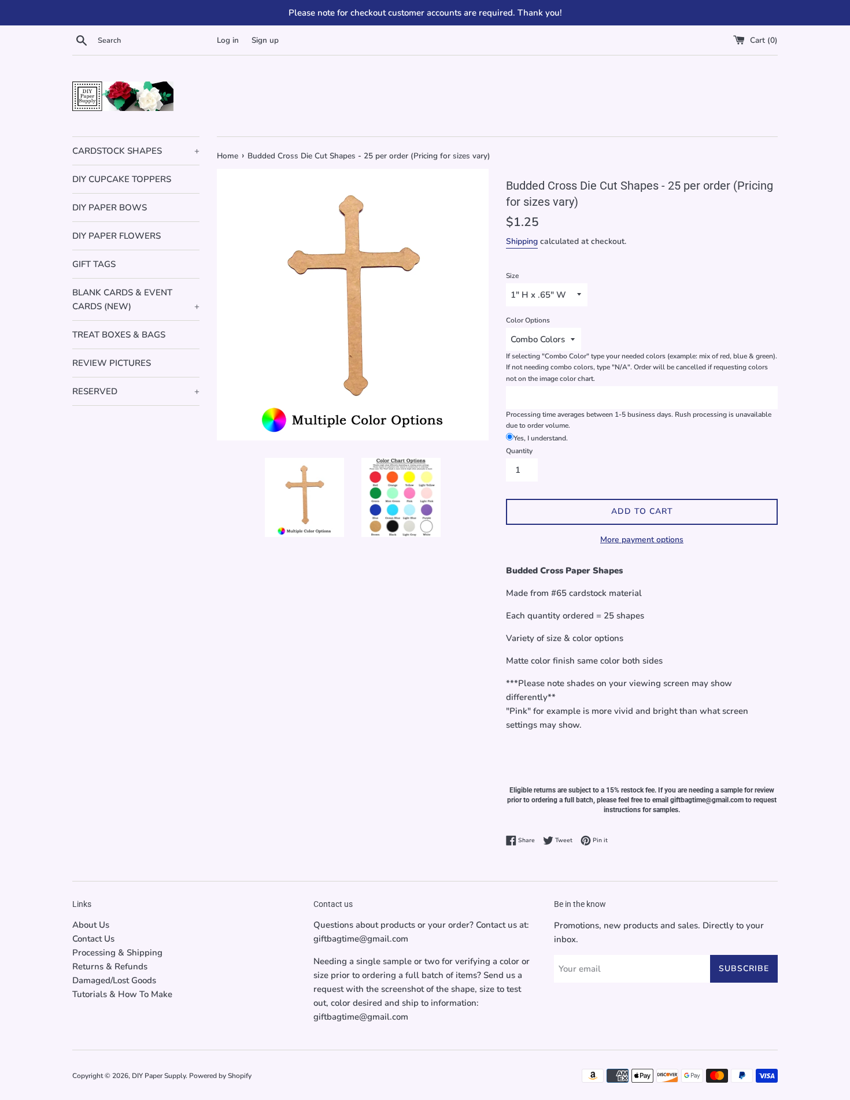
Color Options (528, 320)
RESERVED (135, 391)
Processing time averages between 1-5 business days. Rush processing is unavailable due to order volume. (638, 420)
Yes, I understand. (540, 438)
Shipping (522, 241)
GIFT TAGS (94, 264)
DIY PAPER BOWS (109, 207)
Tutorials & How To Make (122, 994)
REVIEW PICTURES (111, 363)
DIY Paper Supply (159, 1075)
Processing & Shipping (117, 952)
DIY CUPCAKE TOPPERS (121, 179)
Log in (228, 40)
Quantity (519, 450)
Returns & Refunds (109, 966)
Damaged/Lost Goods (114, 980)
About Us (90, 925)
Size (512, 275)
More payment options (641, 539)
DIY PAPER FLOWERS (116, 236)
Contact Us (93, 939)
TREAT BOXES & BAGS (118, 334)
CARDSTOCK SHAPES (135, 151)
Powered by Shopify (220, 1075)
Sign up (265, 40)
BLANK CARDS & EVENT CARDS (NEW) (135, 299)
